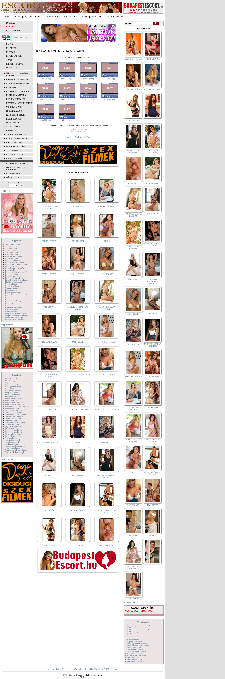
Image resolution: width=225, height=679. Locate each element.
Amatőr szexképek (12, 246)
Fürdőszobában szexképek (15, 282)
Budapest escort (14, 158)
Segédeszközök (14, 111)
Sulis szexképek (11, 420)
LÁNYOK (10, 44)
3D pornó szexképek (13, 244)
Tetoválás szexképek (13, 436)
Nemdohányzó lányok (17, 83)
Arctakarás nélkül (16, 135)
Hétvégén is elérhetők (18, 91)
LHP (7, 16)
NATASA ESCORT (107, 545)
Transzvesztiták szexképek (15, 446)
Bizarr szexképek (11, 258)
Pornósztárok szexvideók (136, 655)
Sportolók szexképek (13, 418)
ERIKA (107, 241)
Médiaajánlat (112, 669)
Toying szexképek (12, 444)
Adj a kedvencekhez (86, 669)
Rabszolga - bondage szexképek (17, 406)
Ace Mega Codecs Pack (78, 129)
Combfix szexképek (12, 266)
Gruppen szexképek (12, 288)
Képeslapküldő (89, 16)
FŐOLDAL (10, 23)
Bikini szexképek (11, 254)
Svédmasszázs (13, 150)
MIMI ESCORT (78, 241)
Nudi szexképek (11, 389)
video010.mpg (66, 120)
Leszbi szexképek (12, 312)
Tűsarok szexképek (12, 448)
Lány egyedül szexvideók (137, 644)
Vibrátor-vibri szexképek (14, 452)
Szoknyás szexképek (13, 426)
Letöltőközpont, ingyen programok (28, 16)
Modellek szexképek (13, 379)
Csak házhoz (12, 87)
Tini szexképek (11, 438)
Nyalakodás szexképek (14, 391)
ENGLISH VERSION (18, 38)
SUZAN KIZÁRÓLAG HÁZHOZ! (106, 477)
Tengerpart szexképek (13, 432)
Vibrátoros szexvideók (135, 661)
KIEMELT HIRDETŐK (15, 64)
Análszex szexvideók (135, 634)
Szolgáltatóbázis (71, 16)
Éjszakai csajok (14, 143)
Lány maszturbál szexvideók (138, 646)
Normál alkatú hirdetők (19, 103)
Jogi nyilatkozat (54, 669)
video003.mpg (88, 79)
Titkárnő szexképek (12, 440)
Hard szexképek (11, 290)
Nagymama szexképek (13, 383)
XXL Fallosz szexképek (14, 454)
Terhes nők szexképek (13, 434)
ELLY (152, 566)
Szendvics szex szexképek (15, 422)
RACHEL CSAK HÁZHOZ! (78, 410)
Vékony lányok (14, 107)
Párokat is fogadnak (17, 139)
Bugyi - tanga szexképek (14, 262)
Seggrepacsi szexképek (14, 410)
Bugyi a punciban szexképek (16, 264)
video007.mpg (88, 99)
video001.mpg (45, 79)
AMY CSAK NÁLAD (49, 342)
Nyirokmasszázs (14, 154)
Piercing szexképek (12, 395)
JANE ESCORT (78, 476)
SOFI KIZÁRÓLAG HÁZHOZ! (78, 375)
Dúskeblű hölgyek (15, 99)
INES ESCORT (106, 443)
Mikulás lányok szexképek (15, 319)
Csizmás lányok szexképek (15, 268)
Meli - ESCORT (107, 274)
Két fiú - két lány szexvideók (138, 630)
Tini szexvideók (133, 657)
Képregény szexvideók (136, 642)
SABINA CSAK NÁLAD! (107, 206)
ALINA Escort (49, 545)
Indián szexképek (12, 296)
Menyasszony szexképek (14, 318)
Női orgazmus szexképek (14, 387)
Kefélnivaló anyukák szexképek (17, 302)
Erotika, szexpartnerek (109, 16)
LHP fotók (11, 131)
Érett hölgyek (13, 119)
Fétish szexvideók (134, 636)
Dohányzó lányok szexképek (16, 272)
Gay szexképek (11, 284)
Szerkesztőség (100, 669)
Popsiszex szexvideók (135, 653)
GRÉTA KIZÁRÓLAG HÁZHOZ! (49, 207)
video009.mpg (45, 120)
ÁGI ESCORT (49, 476)
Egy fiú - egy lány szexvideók (138, 626)
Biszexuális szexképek (13, 256)
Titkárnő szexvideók (135, 659)
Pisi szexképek (10, 397)
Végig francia (13, 127)
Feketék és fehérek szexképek (16, 280)
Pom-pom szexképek (13, 398)
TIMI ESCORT (49, 307)
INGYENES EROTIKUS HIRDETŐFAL (15, 169)
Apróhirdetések (54, 16)
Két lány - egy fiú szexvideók (138, 632)
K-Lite (78, 127)
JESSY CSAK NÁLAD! (107, 342)
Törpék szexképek (12, 442)
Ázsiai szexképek (11, 252)
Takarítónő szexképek (13, 430)
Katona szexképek (12, 300)
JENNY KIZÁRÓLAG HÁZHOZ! (78, 511)
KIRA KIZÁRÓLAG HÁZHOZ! (107, 410)
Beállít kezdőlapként (69, 669)
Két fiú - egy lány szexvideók (138, 628)
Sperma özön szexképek (14, 416)
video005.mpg (45, 99)
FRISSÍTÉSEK (11, 68)
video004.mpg (109, 79)
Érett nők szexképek (13, 276)
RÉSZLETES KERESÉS (15, 31)
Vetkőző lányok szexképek (15, 450)
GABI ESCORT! (107, 375)
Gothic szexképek (12, 286)
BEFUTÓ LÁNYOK (14, 56)
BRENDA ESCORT (49, 241)
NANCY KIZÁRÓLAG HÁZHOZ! (107, 308)
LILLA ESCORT (78, 545)
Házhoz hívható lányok (18, 79)
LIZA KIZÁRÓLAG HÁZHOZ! (49, 443)
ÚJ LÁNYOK (11, 48)
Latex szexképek (11, 310)
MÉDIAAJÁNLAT (13, 178)
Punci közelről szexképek (15, 404)
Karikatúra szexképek (13, 298)
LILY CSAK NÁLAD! (49, 510)
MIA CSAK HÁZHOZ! (152, 90)
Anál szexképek (11, 248)
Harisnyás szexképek (13, 292)
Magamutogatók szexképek (15, 314)
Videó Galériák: (143, 622)
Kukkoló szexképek (12, 306)
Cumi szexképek (11, 270)
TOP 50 (9, 60)
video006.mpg (66, 99)
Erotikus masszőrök (16, 95)
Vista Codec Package (78, 131)
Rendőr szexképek (12, 408)
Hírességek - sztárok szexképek (17, 294)
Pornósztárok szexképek (14, 402)
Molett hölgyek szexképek (15, 381)
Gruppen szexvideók (135, 638)
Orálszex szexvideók (135, 650)
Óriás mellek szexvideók (136, 651)
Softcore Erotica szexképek (15, 414)
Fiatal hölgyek (14, 123)
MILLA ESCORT (77, 274)
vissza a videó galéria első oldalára (78, 137)
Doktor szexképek (12, 274)
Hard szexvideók (133, 640)
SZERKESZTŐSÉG (13, 174)
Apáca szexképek (11, 250)
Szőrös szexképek (12, 428)
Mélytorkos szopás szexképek (16, 316)
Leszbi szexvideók (134, 648)
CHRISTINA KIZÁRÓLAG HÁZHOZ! (78, 308)
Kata (78, 443)
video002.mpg (66, 79)
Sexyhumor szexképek (14, 412)
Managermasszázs (15, 146)
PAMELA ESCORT (49, 274)
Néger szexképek (11, 385)
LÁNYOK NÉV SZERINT (16, 164)
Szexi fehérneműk (15, 115)
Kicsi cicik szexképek (13, 304)
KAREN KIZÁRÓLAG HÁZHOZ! (107, 511)
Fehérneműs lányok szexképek (17, 278)
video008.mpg (109, 99)
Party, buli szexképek (13, 393)
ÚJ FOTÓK (10, 52)
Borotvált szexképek (13, 260)
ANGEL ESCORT (49, 410)
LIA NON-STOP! (78, 206)
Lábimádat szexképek (13, 308)
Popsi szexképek (11, 400)
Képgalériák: (17, 241)
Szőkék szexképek (12, 424)
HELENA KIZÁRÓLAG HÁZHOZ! (49, 376)
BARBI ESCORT (78, 342)
